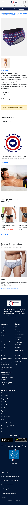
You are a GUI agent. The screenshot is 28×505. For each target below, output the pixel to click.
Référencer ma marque (21, 358)
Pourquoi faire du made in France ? (7, 378)
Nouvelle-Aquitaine (6, 417)
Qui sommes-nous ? (20, 327)
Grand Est (3, 408)
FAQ (16, 364)
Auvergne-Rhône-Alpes (7, 423)
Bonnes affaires (5, 6)
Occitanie (3, 420)
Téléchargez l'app (14, 436)
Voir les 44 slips (5, 235)
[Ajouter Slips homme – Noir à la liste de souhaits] (14, 207)
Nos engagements (20, 334)
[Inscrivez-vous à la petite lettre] (2, 446)
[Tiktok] (26, 446)
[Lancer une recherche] (25, 2)
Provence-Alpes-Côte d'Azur (8, 426)
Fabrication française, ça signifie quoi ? (6, 383)
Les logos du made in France (6, 368)
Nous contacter (19, 350)
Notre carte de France (7, 342)
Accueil (2, 13)
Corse (2, 429)
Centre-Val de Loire (6, 396)
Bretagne (3, 414)
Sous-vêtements (23, 13)
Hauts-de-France (5, 405)
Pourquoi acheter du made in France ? (6, 373)
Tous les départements (7, 432)
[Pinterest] (22, 446)
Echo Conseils (17, 500)
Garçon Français (23, 227)
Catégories (4, 327)
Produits (7, 13)
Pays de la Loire (5, 411)
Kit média (17, 347)
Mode (11, 6)
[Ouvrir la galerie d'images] (14, 37)
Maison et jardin (18, 6)
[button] (14, 484)
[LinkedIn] (12, 446)
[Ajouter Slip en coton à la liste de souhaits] (16, 73)
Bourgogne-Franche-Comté (8, 399)
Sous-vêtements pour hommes (8, 14)
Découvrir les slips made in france (10, 288)
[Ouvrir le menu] (3, 2)
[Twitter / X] (16, 446)
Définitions (3, 348)
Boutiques (3, 336)
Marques (3, 330)
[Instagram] (9, 446)
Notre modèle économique (18, 343)
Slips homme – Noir (8, 226)
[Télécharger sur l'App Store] (7, 440)
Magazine (3, 345)
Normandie (3, 402)
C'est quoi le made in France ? (6, 359)
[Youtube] (19, 446)
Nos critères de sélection (19, 338)
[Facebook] (5, 446)
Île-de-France (4, 393)
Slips (17, 14)
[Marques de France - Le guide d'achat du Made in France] (14, 2)
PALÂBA (4, 227)
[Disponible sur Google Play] (21, 440)
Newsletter (4, 351)
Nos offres (18, 361)
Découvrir (21, 9)
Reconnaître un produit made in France (7, 363)
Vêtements (16, 13)
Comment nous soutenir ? (19, 330)
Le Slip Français (5, 70)
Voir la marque (4, 162)
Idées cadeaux (5, 339)
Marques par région (8, 390)
